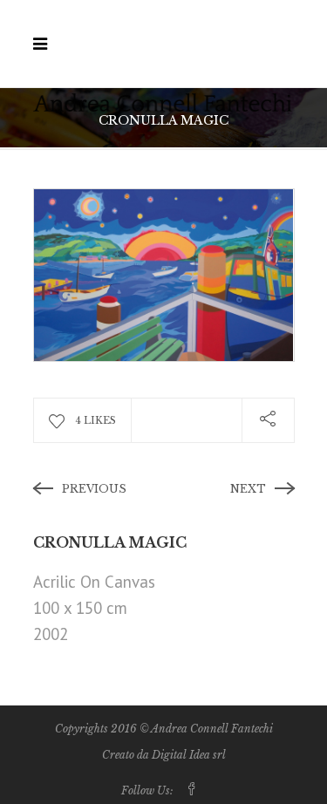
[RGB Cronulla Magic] (164, 272)
